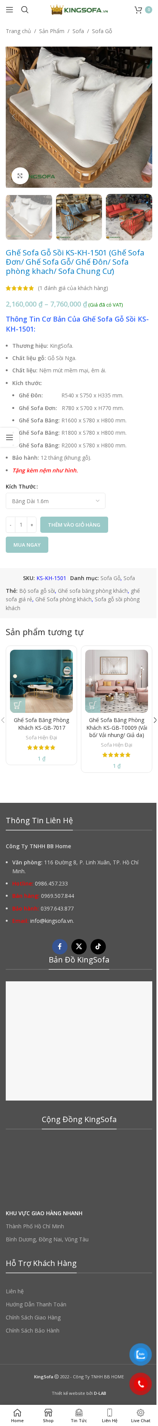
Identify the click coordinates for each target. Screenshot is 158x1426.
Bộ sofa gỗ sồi (37, 590)
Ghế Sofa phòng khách (63, 599)
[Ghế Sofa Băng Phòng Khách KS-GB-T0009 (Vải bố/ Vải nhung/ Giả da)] (116, 681)
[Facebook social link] (59, 946)
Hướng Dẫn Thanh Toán (36, 1304)
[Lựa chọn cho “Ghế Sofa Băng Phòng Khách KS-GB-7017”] (17, 705)
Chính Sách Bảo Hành (32, 1330)
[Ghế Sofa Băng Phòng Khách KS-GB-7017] (41, 681)
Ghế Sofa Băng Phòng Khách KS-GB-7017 (41, 723)
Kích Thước (21, 486)
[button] (13, 116)
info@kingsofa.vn (51, 920)
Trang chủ (18, 31)
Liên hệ (15, 1291)
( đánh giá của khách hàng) (73, 288)
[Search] (25, 9)
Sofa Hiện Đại (41, 737)
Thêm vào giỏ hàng (74, 524)
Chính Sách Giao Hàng (33, 1317)
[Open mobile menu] (9, 9)
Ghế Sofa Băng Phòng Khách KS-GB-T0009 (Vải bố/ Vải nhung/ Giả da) (116, 727)
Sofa (78, 31)
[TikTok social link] (98, 946)
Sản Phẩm (51, 31)
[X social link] (79, 946)
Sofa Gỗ (102, 31)
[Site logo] (79, 9)
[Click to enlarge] (20, 176)
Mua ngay (27, 544)
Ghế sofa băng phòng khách (93, 590)
